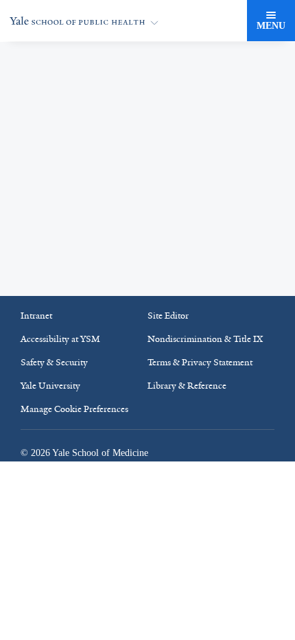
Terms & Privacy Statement (200, 399)
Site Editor (168, 352)
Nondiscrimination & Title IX (205, 376)
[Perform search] (232, 21)
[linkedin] (112, 296)
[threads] (210, 296)
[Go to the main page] (86, 21)
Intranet (36, 352)
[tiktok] (144, 296)
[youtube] (243, 296)
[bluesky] (177, 296)
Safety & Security (54, 399)
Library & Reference (187, 422)
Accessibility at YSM (60, 376)
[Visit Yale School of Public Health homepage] (147, 71)
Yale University (50, 422)
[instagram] (79, 296)
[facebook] (46, 296)
